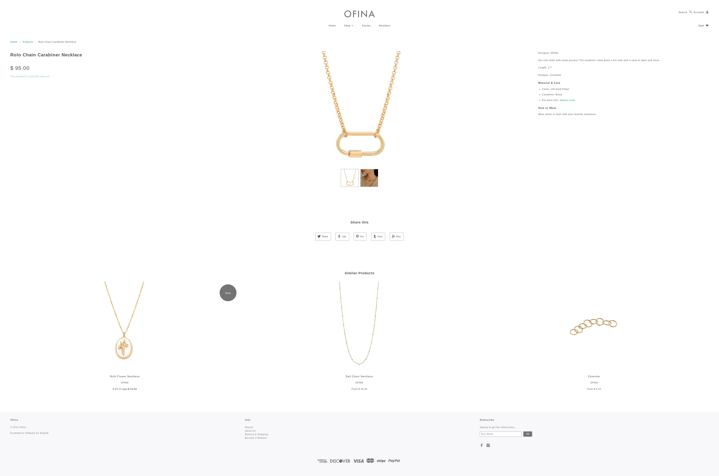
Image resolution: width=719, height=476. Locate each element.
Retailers (384, 25)
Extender (594, 376)
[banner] (359, 13)
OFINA (125, 382)
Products (28, 42)
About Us (250, 431)
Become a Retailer (256, 438)
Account (699, 12)
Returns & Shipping (256, 434)
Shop (347, 25)
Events (366, 25)
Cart (702, 25)
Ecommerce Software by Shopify (29, 433)
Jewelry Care (567, 100)
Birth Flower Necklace (125, 376)
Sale (228, 292)
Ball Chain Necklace (359, 376)
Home (332, 25)
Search (683, 12)
